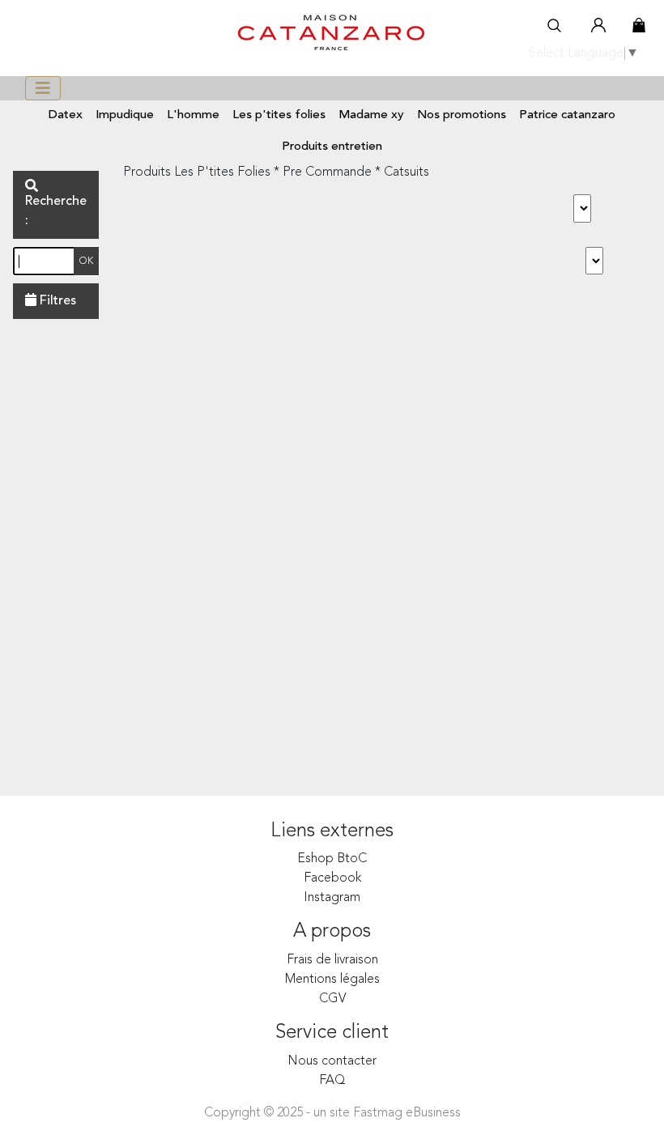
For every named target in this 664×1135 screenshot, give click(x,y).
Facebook (332, 878)
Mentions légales (332, 979)
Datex (66, 115)
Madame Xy (371, 115)
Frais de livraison (332, 960)
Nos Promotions (461, 115)
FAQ (332, 1080)
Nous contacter (332, 1061)
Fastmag (377, 1113)
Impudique (125, 115)
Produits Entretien (332, 147)
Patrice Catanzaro (567, 115)
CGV (332, 999)
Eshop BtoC (332, 858)
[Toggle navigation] (43, 88)
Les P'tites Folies (279, 115)
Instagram (332, 897)
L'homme (193, 115)
